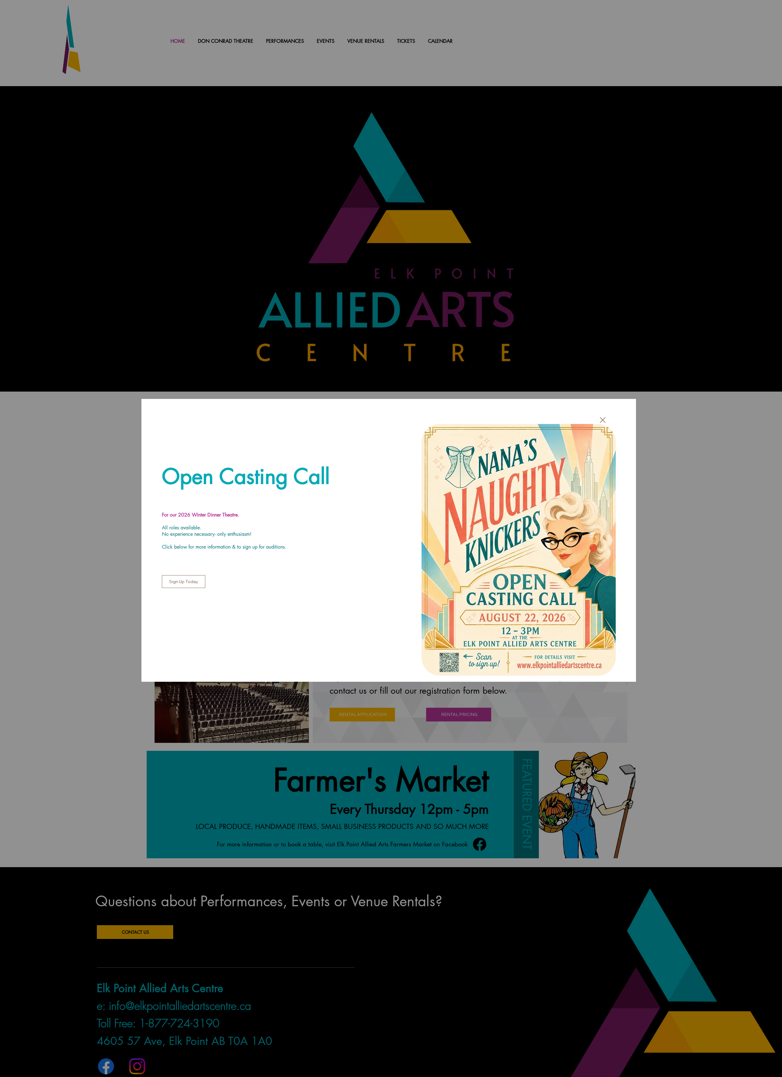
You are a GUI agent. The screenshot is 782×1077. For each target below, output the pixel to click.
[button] (602, 420)
